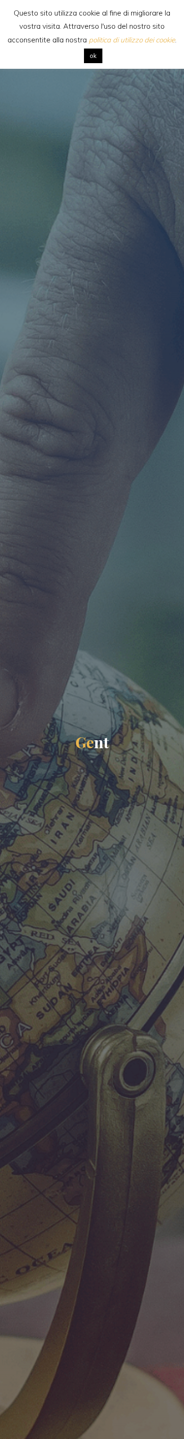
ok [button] (93, 55)
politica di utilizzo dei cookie (132, 39)
